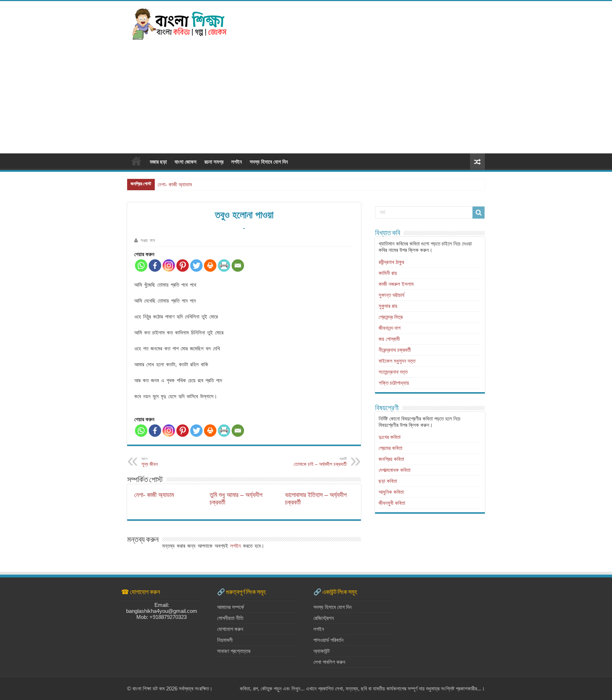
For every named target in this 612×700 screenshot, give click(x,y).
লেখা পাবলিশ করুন (329, 662)
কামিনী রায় (388, 273)
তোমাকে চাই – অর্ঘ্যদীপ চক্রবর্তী (320, 462)
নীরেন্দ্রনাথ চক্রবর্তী (395, 350)
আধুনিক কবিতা (391, 492)
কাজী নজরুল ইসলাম (396, 284)
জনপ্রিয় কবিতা (391, 459)
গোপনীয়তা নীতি (230, 618)
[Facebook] (155, 265)
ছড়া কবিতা (388, 481)
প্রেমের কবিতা (390, 448)
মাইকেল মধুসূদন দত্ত (397, 361)
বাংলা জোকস (186, 162)
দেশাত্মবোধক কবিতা (394, 470)
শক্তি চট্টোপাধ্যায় (394, 383)
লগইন (236, 162)
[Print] (210, 265)
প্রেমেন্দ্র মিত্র (391, 317)
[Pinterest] (182, 265)
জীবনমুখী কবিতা (392, 503)
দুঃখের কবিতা (390, 437)
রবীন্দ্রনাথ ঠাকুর (391, 262)
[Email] (238, 265)
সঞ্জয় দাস (148, 240)
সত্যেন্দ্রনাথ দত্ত (393, 372)
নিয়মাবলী (225, 640)
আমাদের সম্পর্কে (230, 607)
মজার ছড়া (158, 162)
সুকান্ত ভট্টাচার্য (391, 295)
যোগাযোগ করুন (230, 629)
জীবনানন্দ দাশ (390, 328)
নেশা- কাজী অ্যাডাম (175, 184)
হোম (136, 160)
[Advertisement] (306, 93)
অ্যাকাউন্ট (321, 651)
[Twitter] (196, 265)
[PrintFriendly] (224, 265)
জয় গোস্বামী (389, 339)
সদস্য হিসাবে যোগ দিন (269, 162)
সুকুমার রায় (388, 306)
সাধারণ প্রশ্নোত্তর (233, 651)
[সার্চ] (478, 213)
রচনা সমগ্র (213, 162)
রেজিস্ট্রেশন (323, 618)
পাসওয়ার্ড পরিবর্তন (328, 640)
